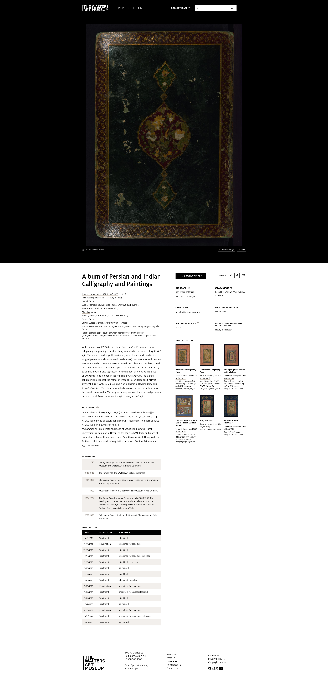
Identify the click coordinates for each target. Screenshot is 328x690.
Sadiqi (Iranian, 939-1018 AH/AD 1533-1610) (101, 315)
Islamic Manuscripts (140, 335)
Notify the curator (223, 329)
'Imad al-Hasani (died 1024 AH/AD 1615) (100, 294)
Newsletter (173, 664)
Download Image (228, 249)
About (170, 654)
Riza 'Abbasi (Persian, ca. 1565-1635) (98, 297)
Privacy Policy (215, 658)
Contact (212, 655)
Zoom (243, 249)
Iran (177, 292)
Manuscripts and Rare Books (117, 335)
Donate (171, 661)
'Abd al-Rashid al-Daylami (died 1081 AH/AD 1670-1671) (107, 305)
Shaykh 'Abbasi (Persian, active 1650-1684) (101, 322)
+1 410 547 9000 (133, 659)
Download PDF (193, 276)
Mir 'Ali (85, 301)
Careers (171, 668)
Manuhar (86, 312)
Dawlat (85, 319)
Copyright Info (215, 662)
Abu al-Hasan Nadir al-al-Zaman (96, 308)
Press (170, 657)
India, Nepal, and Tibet (93, 335)
